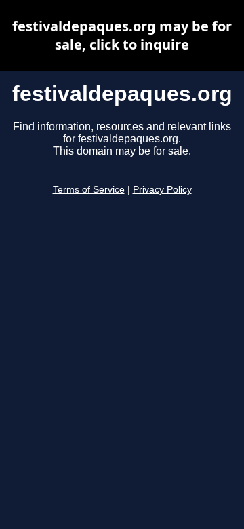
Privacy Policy (162, 189)
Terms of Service (89, 189)
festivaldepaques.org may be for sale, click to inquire (122, 35)
